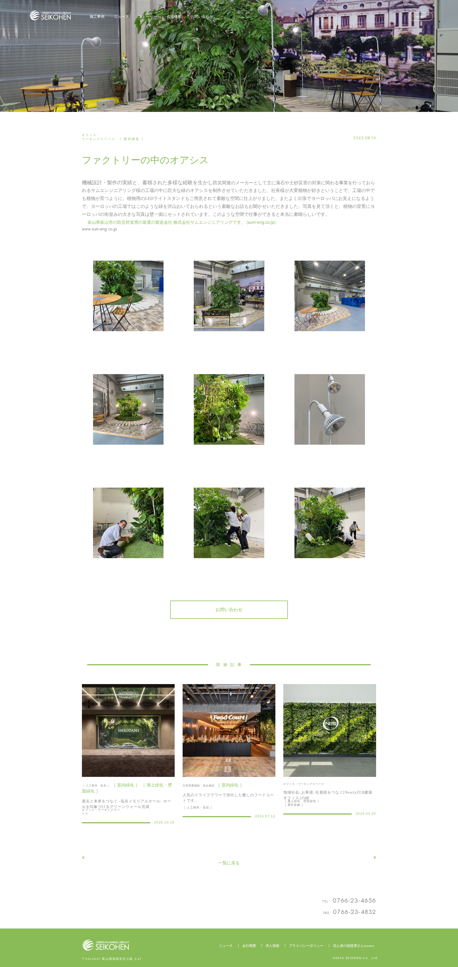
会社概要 (249, 945)
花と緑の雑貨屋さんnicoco (353, 945)
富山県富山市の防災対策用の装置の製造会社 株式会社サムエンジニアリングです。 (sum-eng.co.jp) (181, 222)
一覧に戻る (229, 863)
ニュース (226, 945)
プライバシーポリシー (306, 945)
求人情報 (272, 945)
